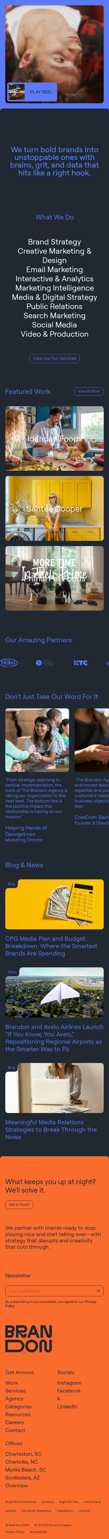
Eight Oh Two (69, 1502)
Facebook (69, 1390)
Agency (14, 1398)
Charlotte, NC (21, 1461)
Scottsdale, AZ (22, 1477)
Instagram (69, 1382)
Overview (16, 1485)
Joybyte (10, 1511)
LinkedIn (67, 1406)
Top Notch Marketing (36, 1511)
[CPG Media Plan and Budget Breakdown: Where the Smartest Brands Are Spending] (54, 904)
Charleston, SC (23, 1453)
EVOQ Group (48, 1525)
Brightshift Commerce (20, 1502)
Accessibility (38, 1532)
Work (11, 1382)
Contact (15, 1430)
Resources (17, 1414)
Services (15, 1390)
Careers (14, 1422)
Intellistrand (92, 1502)
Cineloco (48, 1502)
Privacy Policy (15, 1532)
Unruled (84, 1511)
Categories (18, 1406)
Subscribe (98, 1290)
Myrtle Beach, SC (25, 1469)
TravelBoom (64, 1511)
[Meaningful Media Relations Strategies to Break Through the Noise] (54, 1088)
